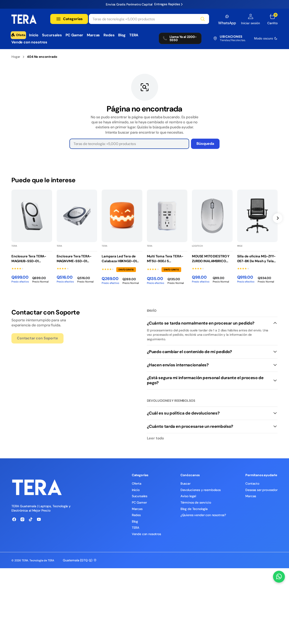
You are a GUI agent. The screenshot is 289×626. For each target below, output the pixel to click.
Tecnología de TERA (41, 560)
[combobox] (149, 19)
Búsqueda (205, 143)
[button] (250, 19)
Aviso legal (188, 496)
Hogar (15, 57)
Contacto (252, 483)
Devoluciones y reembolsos (200, 490)
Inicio (136, 490)
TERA (135, 528)
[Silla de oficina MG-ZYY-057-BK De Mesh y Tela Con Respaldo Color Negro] (257, 263)
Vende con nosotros (146, 534)
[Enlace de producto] (31, 216)
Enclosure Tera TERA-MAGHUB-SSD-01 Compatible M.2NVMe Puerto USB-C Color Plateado (29, 259)
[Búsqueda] (202, 19)
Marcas (137, 509)
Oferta (136, 483)
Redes (136, 515)
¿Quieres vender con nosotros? (203, 515)
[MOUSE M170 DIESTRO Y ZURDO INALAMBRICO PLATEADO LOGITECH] (212, 263)
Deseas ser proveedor (261, 490)
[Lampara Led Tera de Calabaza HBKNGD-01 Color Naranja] (122, 264)
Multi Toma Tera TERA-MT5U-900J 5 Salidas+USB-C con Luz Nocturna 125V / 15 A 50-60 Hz (166, 259)
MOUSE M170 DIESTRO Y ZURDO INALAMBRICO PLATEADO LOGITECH (210, 259)
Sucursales (139, 496)
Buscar (185, 483)
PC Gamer (139, 502)
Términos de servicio (195, 502)
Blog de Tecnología (194, 509)
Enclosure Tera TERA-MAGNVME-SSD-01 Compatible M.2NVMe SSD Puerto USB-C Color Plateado (76, 259)
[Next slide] (277, 218)
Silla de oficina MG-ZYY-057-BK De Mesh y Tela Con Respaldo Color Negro (256, 259)
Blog (135, 521)
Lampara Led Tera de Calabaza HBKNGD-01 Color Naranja (119, 259)
